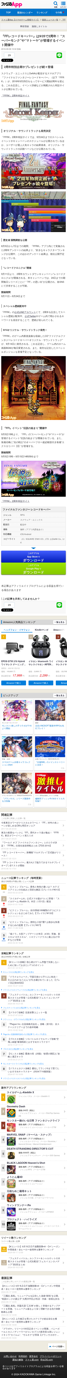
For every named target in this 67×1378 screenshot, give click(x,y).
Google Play (33, 569)
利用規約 (23, 1356)
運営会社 (33, 1356)
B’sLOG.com (47, 1359)
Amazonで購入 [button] (13, 682)
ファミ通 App (11, 5)
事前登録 (24, 26)
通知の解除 (17, 1359)
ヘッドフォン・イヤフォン (17, 629)
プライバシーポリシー (51, 1356)
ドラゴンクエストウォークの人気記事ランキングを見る (25, 990)
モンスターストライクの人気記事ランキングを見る (23, 1064)
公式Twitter (30, 316)
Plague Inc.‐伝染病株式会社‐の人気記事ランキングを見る (24, 1034)
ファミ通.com (32, 1359)
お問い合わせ (10, 1356)
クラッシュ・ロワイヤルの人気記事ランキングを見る (24, 1019)
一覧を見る (59, 622)
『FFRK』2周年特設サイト (15, 95)
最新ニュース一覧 (50, 19)
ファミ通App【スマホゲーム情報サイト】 (20, 19)
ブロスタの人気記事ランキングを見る (18, 1049)
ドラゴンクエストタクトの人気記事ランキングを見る (24, 1078)
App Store (33, 557)
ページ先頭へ (58, 1346)
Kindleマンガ (41, 629)
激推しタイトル (39, 26)
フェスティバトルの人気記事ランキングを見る (21, 1008)
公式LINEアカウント (25, 312)
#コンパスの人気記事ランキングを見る (18, 972)
